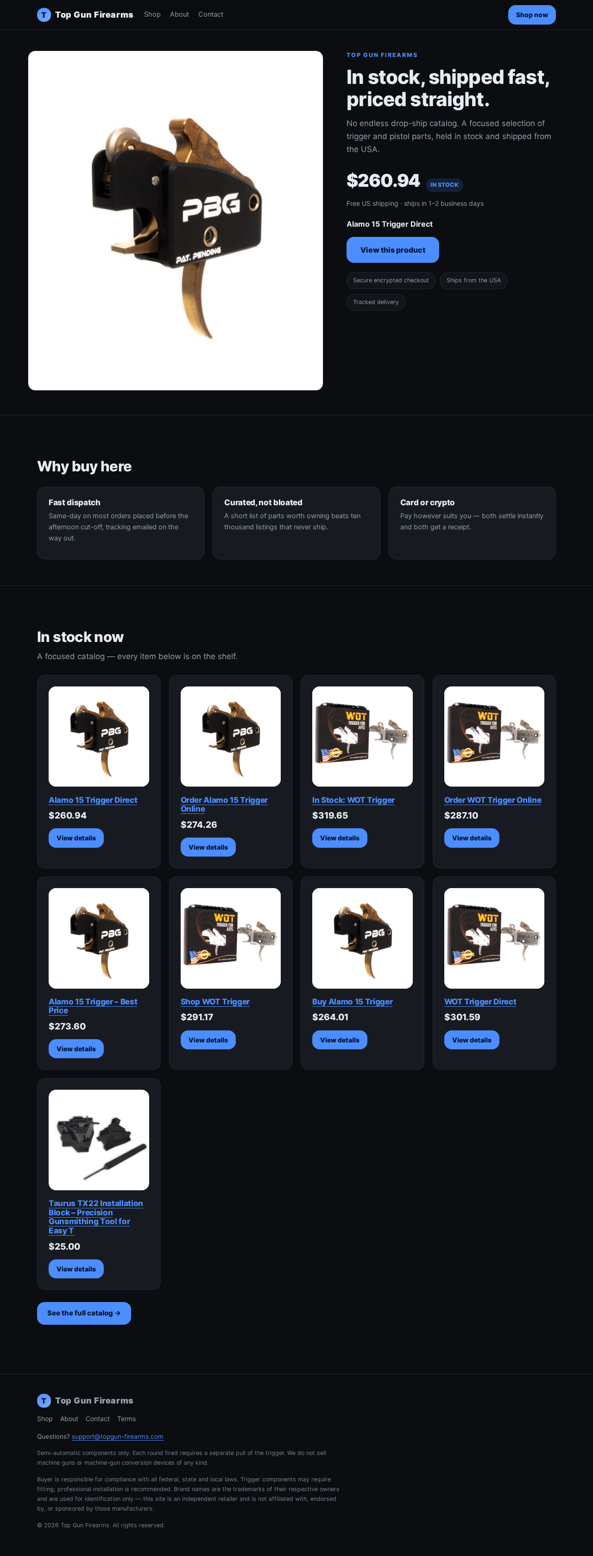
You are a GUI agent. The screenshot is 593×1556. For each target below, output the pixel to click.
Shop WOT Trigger (215, 1001)
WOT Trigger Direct (480, 1001)
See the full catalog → (84, 1312)
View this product (392, 249)
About (179, 14)
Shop (152, 14)
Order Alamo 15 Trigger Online (224, 804)
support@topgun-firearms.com (118, 1436)
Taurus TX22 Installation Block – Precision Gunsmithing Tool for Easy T (96, 1217)
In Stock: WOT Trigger (353, 800)
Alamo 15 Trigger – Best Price (93, 1006)
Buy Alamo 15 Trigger (352, 1001)
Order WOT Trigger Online (493, 800)
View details (76, 838)
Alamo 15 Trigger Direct (93, 800)
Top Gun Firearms (87, 14)
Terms (126, 1419)
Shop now (532, 15)
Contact (210, 14)
